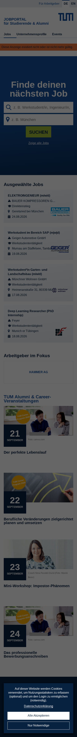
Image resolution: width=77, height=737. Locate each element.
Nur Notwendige (38, 725)
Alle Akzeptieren (38, 715)
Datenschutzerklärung (38, 706)
